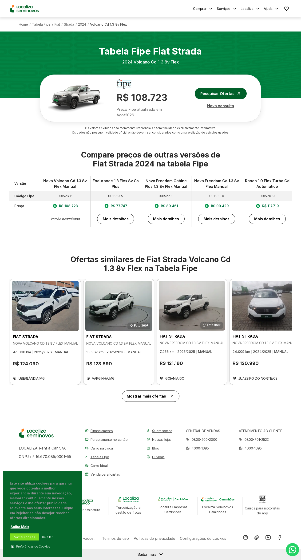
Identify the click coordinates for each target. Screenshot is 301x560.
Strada (69, 24)
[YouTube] (268, 538)
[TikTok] (257, 538)
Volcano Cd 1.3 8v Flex (108, 24)
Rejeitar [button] (47, 537)
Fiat (57, 24)
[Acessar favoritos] (286, 8)
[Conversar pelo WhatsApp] (292, 549)
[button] (197, 448)
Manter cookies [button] (24, 537)
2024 (82, 24)
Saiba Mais (20, 527)
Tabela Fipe (41, 24)
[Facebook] (279, 538)
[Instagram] (245, 538)
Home (23, 24)
